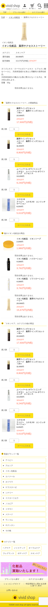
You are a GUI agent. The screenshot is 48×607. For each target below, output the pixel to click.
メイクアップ (19, 548)
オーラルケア (34, 548)
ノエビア (9, 503)
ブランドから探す (19, 12)
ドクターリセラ (12, 498)
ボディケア (22, 553)
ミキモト (9, 509)
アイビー (9, 460)
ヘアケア (6, 548)
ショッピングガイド (12, 584)
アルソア (9, 466)
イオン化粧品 (14, 17)
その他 (8, 531)
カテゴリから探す (38, 12)
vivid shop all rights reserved (27, 605)
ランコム (9, 520)
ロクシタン (10, 525)
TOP (4, 12)
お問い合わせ (12, 590)
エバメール (10, 476)
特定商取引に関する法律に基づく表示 (36, 585)
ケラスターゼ (11, 487)
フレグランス (8, 553)
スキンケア (35, 553)
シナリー (9, 493)
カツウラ (9, 482)
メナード (9, 514)
